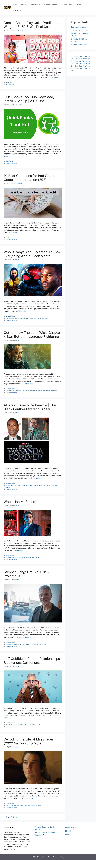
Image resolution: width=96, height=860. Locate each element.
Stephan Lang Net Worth (23, 644)
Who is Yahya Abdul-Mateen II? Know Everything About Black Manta (32, 254)
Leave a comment (11, 163)
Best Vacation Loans (78, 27)
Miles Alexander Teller (12, 805)
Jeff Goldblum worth (34, 725)
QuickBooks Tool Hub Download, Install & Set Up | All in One (29, 99)
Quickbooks (10, 161)
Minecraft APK (70, 828)
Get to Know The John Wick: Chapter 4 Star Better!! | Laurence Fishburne (32, 334)
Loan (22, 5)
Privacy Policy (67, 5)
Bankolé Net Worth (27, 485)
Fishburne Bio (10, 390)
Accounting (9, 82)
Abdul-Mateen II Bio (12, 318)
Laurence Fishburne (31, 390)
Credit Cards (34, 5)
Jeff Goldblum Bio (21, 725)
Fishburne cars (19, 390)
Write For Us (17, 10)
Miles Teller (23, 805)
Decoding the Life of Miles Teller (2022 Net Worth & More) (28, 741)
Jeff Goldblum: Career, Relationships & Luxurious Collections (32, 661)
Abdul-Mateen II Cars (26, 318)
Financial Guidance (50, 5)
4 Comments (10, 84)
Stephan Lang (10, 644)
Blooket (68, 831)
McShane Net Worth (34, 557)
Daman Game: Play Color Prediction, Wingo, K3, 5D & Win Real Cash (31, 25)
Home (15, 5)
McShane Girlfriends (21, 557)
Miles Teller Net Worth (35, 805)
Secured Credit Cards (79, 45)
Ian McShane (10, 557)
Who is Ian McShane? (20, 502)
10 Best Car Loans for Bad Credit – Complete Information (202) (30, 178)
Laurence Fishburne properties (47, 390)
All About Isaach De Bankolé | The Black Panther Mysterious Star (30, 407)
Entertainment (10, 316)
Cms (72, 56)
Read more (54, 77)
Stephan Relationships (39, 644)
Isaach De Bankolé (40, 485)
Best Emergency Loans (79, 30)
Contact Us (79, 5)
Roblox (67, 834)
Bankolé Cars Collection (13, 485)
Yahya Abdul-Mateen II (40, 318)
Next (16, 817)
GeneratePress (60, 857)
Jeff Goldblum (10, 725)
